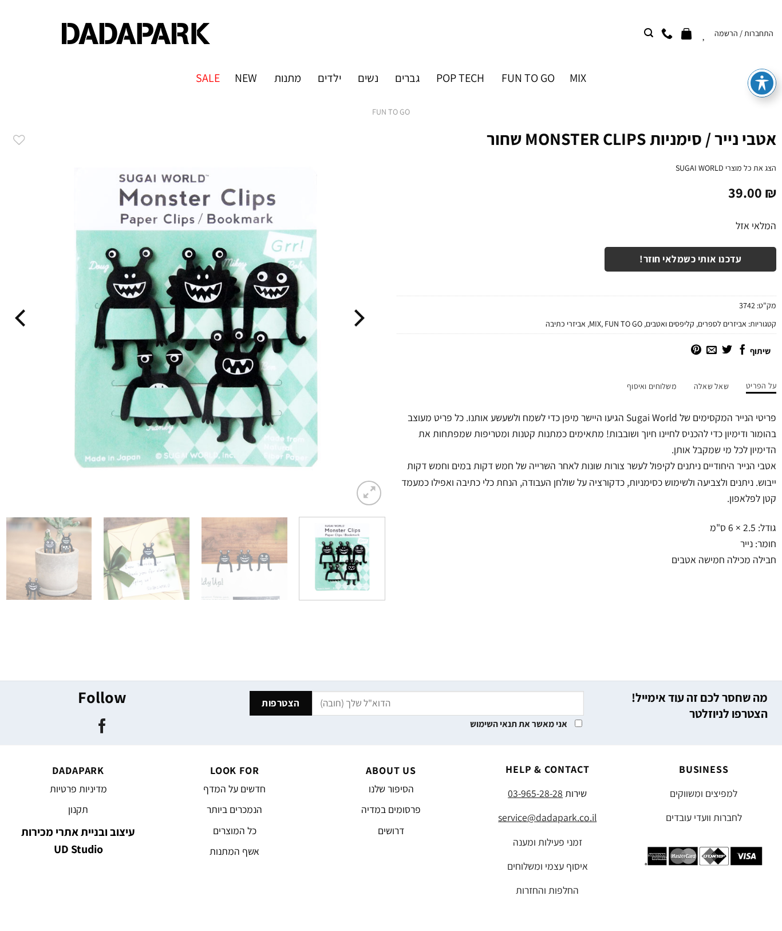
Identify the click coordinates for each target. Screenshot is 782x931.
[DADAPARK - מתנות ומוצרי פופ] (136, 33)
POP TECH (460, 77)
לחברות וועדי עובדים (704, 817)
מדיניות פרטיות (78, 788)
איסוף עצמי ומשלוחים (547, 866)
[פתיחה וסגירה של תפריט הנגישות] (762, 83)
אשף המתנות (234, 851)
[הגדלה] (369, 493)
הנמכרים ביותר (234, 809)
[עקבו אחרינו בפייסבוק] (102, 727)
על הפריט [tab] (761, 385)
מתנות (287, 77)
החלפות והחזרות (547, 890)
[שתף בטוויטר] (727, 350)
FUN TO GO (527, 77)
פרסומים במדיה (391, 809)
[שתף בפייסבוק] (742, 350)
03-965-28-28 (535, 793)
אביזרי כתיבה (566, 324)
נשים (368, 77)
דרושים (391, 830)
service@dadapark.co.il (547, 817)
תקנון (78, 809)
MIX (578, 77)
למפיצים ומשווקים (703, 793)
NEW (246, 77)
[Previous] (357, 318)
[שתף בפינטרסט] (696, 350)
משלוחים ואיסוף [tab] (652, 386)
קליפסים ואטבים (670, 324)
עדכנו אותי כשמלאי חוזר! (690, 259)
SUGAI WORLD (700, 168)
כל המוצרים (234, 830)
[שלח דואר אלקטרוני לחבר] (711, 350)
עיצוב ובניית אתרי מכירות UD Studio (78, 840)
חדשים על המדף (234, 788)
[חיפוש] (648, 33)
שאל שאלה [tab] (711, 386)
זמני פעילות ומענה (547, 841)
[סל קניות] (686, 33)
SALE (208, 77)
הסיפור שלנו (391, 788)
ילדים (329, 77)
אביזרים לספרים (722, 324)
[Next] (21, 318)
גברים (407, 77)
